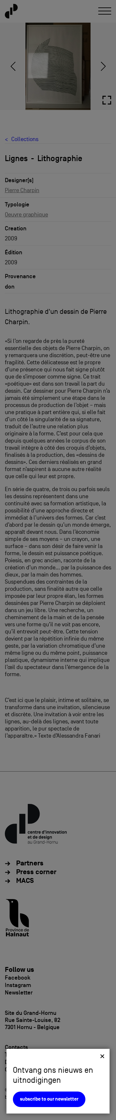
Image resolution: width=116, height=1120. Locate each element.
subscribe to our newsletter (49, 1099)
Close (102, 1056)
